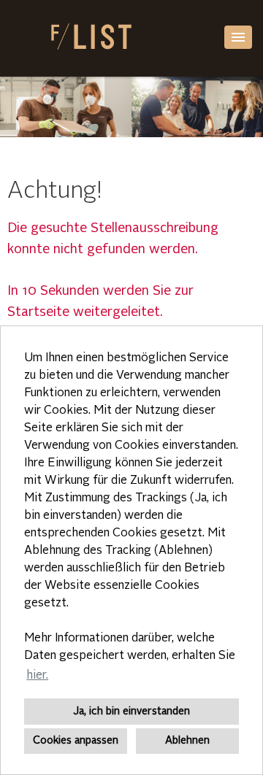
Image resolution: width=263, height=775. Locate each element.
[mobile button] (238, 37)
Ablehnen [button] (187, 741)
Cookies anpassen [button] (75, 741)
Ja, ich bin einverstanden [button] (131, 711)
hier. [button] (37, 676)
